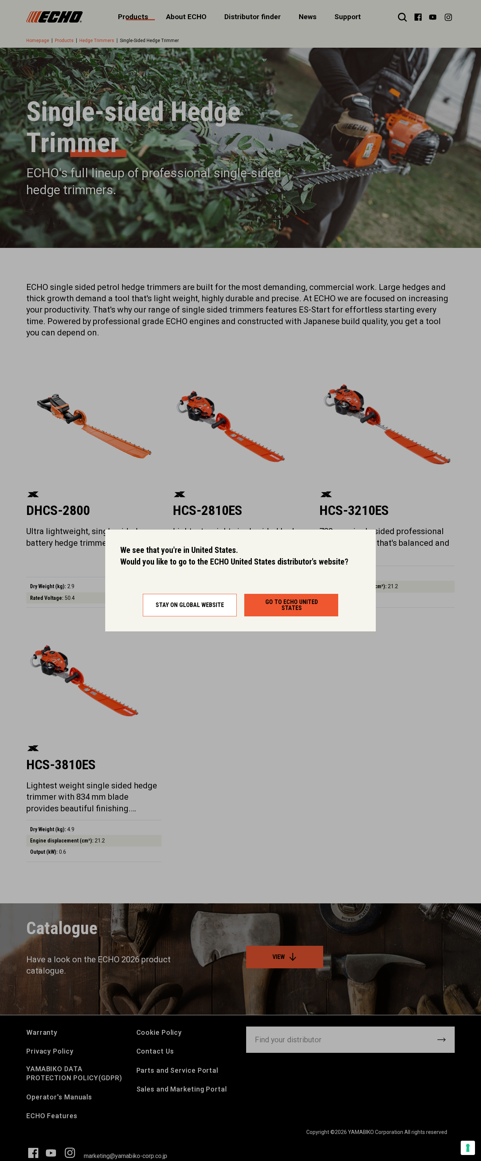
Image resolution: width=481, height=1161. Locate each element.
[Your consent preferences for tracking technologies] (468, 1148)
